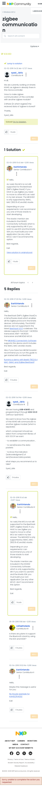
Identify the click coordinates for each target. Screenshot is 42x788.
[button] (26, 74)
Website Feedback (21, 766)
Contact (25, 744)
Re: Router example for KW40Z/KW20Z (19, 695)
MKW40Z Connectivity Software (22, 340)
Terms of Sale (29, 759)
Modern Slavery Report (16, 762)
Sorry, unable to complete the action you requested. (21, 781)
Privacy (10, 759)
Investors (32, 741)
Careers (21, 741)
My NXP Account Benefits (21, 748)
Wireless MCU (9, 12)
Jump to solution (14, 63)
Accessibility (29, 762)
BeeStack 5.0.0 (16, 328)
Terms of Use (18, 759)
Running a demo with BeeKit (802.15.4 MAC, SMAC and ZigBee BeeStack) (20, 361)
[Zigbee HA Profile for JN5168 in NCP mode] (28, 282)
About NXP (10, 741)
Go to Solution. (19, 121)
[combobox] (21, 36)
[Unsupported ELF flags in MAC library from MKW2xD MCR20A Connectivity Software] (32, 282)
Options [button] (33, 46)
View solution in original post (19, 252)
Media (15, 744)
